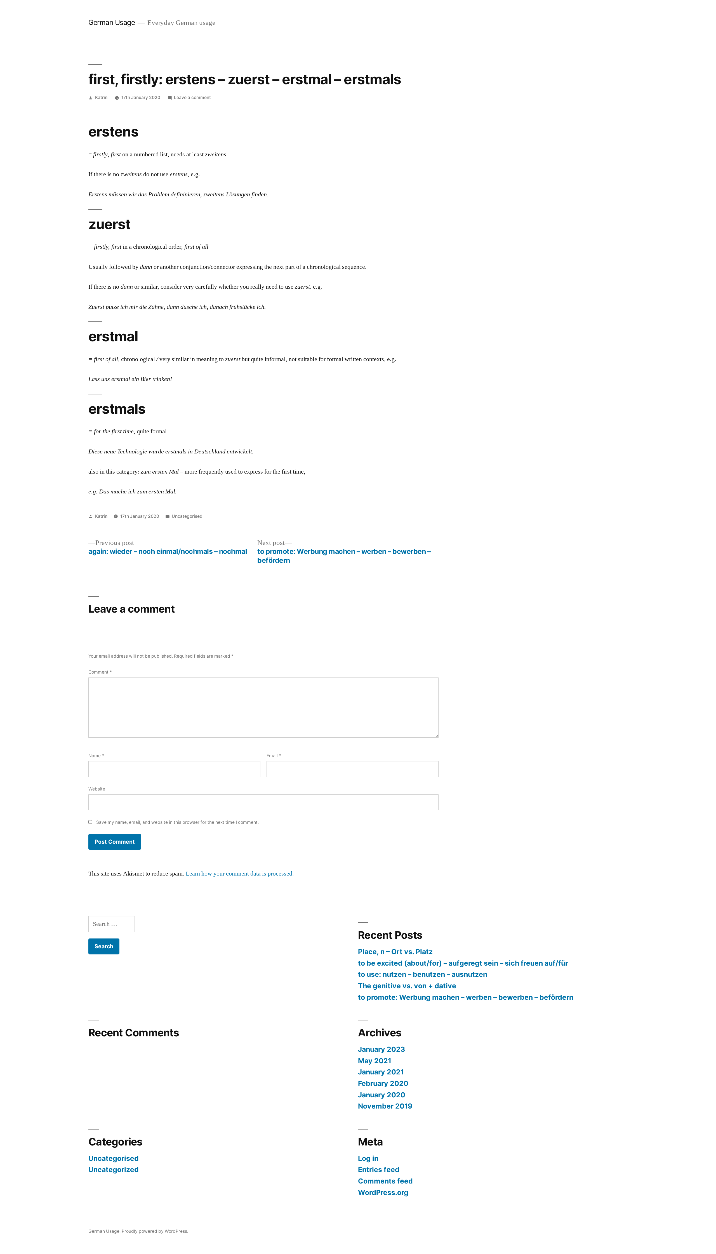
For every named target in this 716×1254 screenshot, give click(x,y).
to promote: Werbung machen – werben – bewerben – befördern (465, 997)
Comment (100, 672)
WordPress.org (383, 1192)
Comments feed (385, 1181)
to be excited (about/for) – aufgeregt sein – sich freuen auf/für (463, 963)
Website (96, 789)
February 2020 (383, 1083)
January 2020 (381, 1095)
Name (96, 755)
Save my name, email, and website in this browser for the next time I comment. (177, 822)
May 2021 (374, 1061)
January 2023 (381, 1049)
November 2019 (385, 1106)
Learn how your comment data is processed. (240, 873)
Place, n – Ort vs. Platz (395, 951)
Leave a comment (192, 97)
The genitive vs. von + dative (407, 986)
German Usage (111, 22)
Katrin (101, 97)
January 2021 (381, 1072)
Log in (368, 1158)
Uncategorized (113, 1169)
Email (274, 755)
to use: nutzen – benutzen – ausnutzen (422, 974)
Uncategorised (187, 516)
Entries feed (378, 1169)
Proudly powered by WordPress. (155, 1231)
